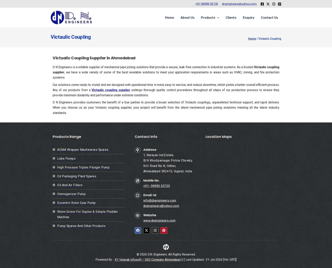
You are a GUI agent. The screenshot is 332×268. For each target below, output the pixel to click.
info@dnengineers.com (159, 200)
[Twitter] (268, 4)
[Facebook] (262, 4)
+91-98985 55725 (206, 4)
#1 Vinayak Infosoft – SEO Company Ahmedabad (148, 259)
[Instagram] (274, 4)
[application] (217, 17)
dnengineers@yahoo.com (239, 4)
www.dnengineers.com (159, 220)
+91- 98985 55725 (156, 186)
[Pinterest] (279, 4)
